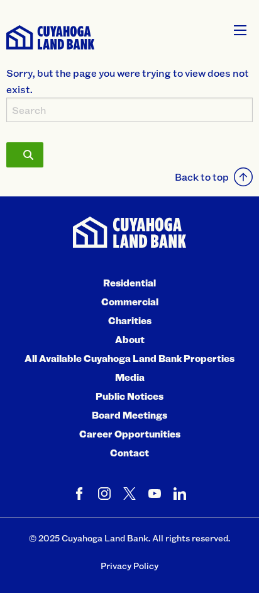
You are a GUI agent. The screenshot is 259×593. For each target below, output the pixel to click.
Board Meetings (129, 415)
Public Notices (129, 396)
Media (130, 377)
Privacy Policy (129, 566)
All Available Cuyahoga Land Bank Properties (129, 358)
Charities (130, 320)
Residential (129, 282)
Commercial (129, 301)
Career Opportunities (129, 433)
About (130, 339)
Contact (129, 452)
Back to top (202, 176)
